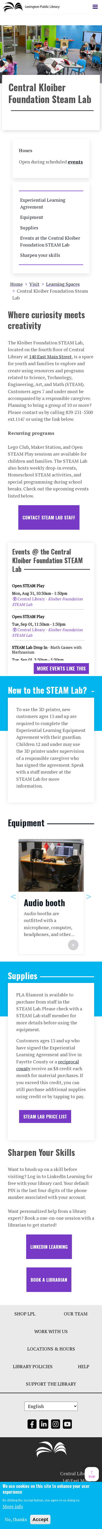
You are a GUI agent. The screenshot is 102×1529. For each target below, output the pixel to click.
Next (88, 896)
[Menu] (95, 7)
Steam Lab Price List (45, 1116)
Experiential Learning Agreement (42, 203)
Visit (34, 284)
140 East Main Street (50, 357)
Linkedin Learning (48, 1246)
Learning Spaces (63, 284)
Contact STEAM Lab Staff (48, 517)
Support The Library (51, 1384)
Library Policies (33, 1366)
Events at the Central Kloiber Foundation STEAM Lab (50, 241)
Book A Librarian (49, 1279)
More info (13, 1506)
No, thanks (16, 1519)
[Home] (33, 7)
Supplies (29, 228)
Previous (13, 896)
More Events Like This (61, 668)
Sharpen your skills (40, 255)
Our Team (76, 1314)
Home (16, 284)
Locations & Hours (51, 1349)
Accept (40, 1519)
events (75, 162)
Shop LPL (24, 1314)
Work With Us (51, 1331)
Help (83, 1366)
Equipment (31, 217)
